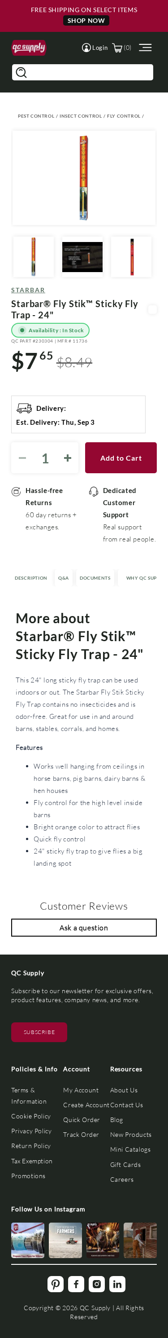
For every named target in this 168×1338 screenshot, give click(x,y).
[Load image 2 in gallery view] (82, 257)
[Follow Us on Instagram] (27, 1240)
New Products (131, 1134)
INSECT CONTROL (81, 116)
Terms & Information (29, 1095)
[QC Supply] (29, 47)
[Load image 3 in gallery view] (131, 257)
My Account (81, 1090)
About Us (124, 1090)
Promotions (28, 1176)
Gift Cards (125, 1164)
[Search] (21, 72)
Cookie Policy (31, 1116)
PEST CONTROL (36, 116)
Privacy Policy (31, 1131)
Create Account (86, 1105)
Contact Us (126, 1105)
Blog (116, 1119)
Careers (122, 1179)
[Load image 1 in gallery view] (33, 257)
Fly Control (124, 116)
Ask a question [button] (84, 927)
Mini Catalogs (130, 1149)
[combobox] (82, 72)
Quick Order (81, 1119)
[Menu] (144, 47)
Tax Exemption (32, 1161)
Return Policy (31, 1145)
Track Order (81, 1134)
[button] (95, 47)
